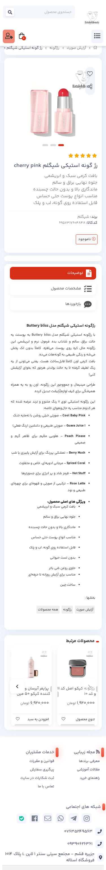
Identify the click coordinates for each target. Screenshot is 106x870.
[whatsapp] (61, 818)
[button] (89, 686)
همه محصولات (48, 609)
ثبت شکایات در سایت (37, 778)
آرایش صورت (76, 48)
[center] (10, 12)
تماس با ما (46, 786)
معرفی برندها (89, 761)
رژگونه (54, 48)
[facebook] (35, 818)
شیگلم (83, 217)
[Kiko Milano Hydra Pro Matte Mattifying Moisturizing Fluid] (31, 666)
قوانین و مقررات (41, 761)
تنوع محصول (85, 719)
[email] (48, 818)
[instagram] (87, 818)
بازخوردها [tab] (73, 304)
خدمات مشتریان (40, 752)
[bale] (22, 818)
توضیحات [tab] (75, 273)
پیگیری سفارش (42, 769)
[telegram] (74, 818)
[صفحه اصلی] (95, 48)
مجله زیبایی (85, 752)
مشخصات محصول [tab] (66, 288)
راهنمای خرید (90, 778)
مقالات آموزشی (88, 769)
